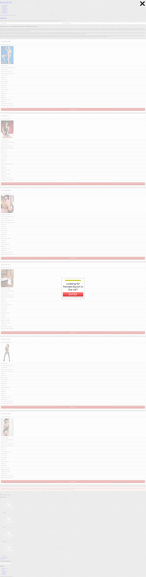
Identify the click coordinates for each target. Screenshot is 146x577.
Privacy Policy (82, 297)
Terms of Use (77, 297)
